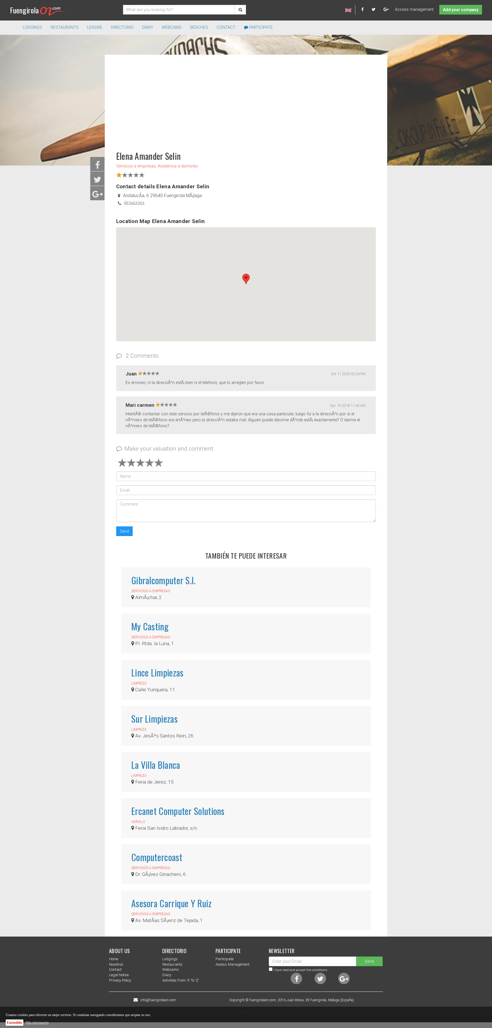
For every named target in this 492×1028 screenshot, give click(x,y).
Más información (37, 1023)
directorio (122, 27)
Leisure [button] (94, 27)
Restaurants (172, 964)
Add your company (460, 9)
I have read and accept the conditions (300, 970)
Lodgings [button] (32, 27)
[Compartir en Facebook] (97, 166)
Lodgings (170, 959)
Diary (147, 27)
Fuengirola (24, 10)
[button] (246, 279)
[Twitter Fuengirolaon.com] (377, 9)
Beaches (199, 27)
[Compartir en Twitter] (97, 181)
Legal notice (119, 975)
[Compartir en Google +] (97, 195)
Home (113, 959)
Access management (414, 9)
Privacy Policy (120, 980)
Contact (226, 27)
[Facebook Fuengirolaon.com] (366, 9)
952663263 (134, 203)
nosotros (116, 964)
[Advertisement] (246, 100)
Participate (260, 27)
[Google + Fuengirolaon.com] (386, 9)
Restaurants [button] (65, 27)
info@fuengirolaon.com (158, 1000)
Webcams (172, 27)
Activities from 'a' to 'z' (180, 980)
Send (124, 531)
